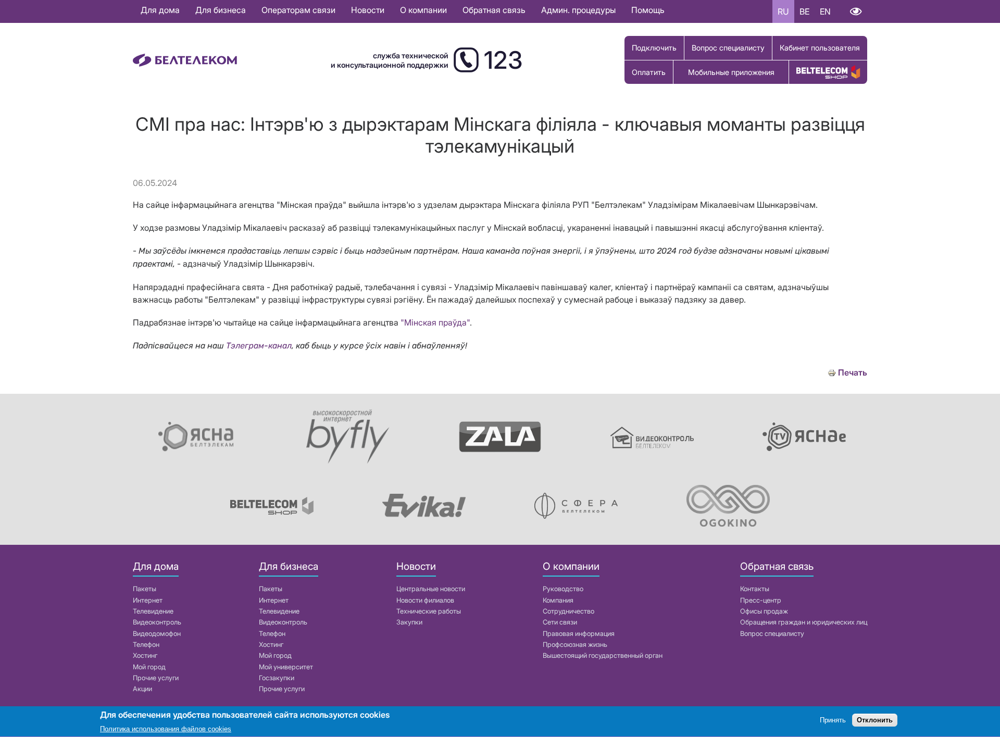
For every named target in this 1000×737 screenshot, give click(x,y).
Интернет (147, 600)
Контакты (754, 589)
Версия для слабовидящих (855, 11)
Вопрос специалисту (728, 47)
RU (783, 11)
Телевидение (153, 611)
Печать (852, 373)
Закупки (409, 622)
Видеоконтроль (157, 622)
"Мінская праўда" (435, 322)
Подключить (654, 47)
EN (825, 11)
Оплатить (649, 72)
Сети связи (560, 622)
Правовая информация (579, 634)
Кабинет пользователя (820, 47)
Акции (142, 689)
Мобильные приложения (731, 72)
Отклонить (875, 720)
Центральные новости (430, 589)
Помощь (648, 10)
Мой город (149, 667)
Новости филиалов (425, 600)
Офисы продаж (764, 611)
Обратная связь (494, 10)
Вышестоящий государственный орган (602, 655)
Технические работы (428, 611)
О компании (423, 10)
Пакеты (144, 589)
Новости (367, 10)
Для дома (160, 10)
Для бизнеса (220, 10)
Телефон (146, 644)
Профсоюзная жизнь (575, 644)
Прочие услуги (156, 678)
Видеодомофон (157, 634)
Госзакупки (276, 678)
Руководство (563, 589)
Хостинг (145, 655)
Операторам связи (298, 10)
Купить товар (828, 72)
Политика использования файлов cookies (165, 729)
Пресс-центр (760, 600)
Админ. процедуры (578, 10)
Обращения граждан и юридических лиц (803, 622)
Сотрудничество (568, 611)
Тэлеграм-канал (259, 346)
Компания (558, 600)
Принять (833, 720)
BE (804, 11)
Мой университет (286, 667)
